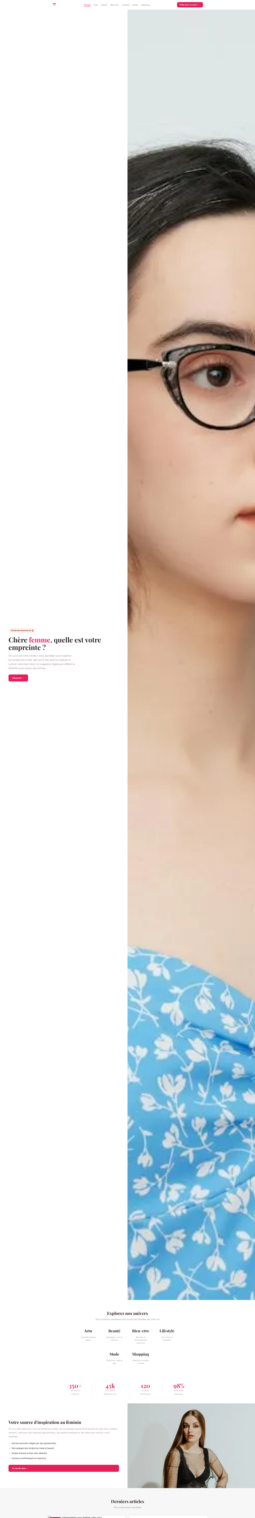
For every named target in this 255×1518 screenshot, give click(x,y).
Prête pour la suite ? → (190, 5)
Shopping (145, 5)
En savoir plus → (20, 1468)
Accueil (87, 5)
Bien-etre (114, 5)
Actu (96, 5)
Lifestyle (125, 5)
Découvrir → (18, 678)
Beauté (104, 5)
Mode (135, 5)
